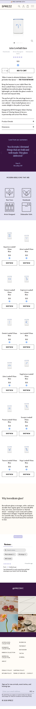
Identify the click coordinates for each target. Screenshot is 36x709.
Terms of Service (19, 673)
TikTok (21, 653)
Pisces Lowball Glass (9, 420)
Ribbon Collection (8, 652)
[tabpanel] (18, 565)
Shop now (9, 263)
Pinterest (22, 646)
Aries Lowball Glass (26, 249)
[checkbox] (8, 558)
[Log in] (23, 6)
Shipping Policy (19, 670)
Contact (30, 673)
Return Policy (7, 673)
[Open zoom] (32, 41)
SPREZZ (10, 700)
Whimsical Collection (6, 656)
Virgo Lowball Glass (27, 460)
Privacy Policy (7, 670)
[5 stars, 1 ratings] (18, 57)
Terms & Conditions (16, 696)
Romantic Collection (6, 648)
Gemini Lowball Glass (9, 333)
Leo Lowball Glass (26, 333)
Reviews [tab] (8, 544)
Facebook (22, 642)
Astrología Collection (6, 643)
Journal (22, 657)
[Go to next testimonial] (2, 153)
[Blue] (18, 65)
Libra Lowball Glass (9, 376)
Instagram (23, 649)
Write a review (18, 536)
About (4, 661)
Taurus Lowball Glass (9, 460)
